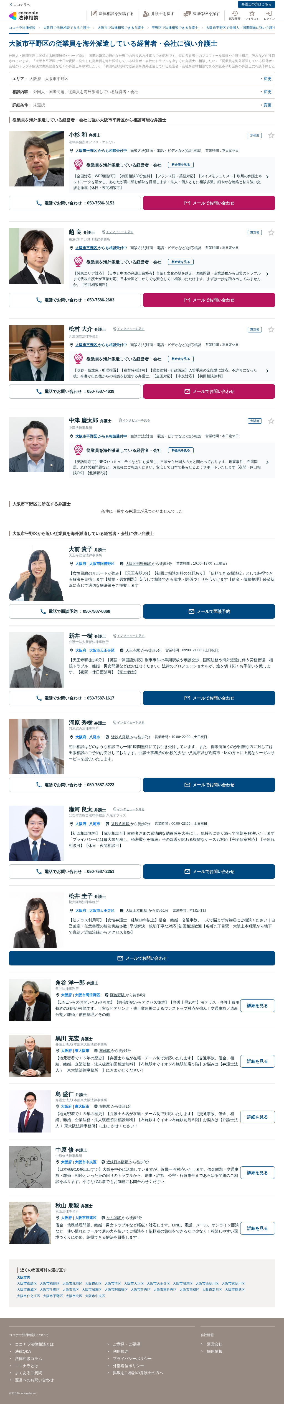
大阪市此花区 (72, 1283)
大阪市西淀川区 (207, 1283)
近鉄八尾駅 (120, 737)
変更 (268, 78)
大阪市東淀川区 (233, 1283)
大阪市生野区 (50, 1290)
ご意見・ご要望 (126, 1344)
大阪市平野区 (86, 150)
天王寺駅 (133, 650)
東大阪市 (82, 1051)
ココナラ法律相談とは (34, 1344)
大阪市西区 (93, 1283)
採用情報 (214, 1351)
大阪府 (80, 564)
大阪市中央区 (86, 1162)
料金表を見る (181, 164)
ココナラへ (22, 5)
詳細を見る (257, 1005)
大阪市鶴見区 (235, 1290)
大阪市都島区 (27, 1283)
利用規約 (120, 1351)
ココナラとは (26, 1366)
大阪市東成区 (27, 1290)
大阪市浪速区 (86, 1218)
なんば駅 (114, 1218)
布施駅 (105, 1051)
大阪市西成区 (189, 1290)
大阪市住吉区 (141, 1290)
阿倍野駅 (118, 995)
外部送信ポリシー (128, 1366)
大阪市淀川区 (212, 1290)
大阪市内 (23, 1277)
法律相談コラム (28, 1358)
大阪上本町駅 (137, 910)
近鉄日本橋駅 (117, 1162)
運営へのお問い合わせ (34, 1380)
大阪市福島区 (50, 1283)
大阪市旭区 (70, 1290)
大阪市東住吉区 (165, 1290)
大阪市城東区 (92, 1290)
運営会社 (214, 1344)
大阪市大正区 (134, 1283)
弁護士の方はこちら (257, 4)
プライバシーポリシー (132, 1358)
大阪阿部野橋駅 (139, 564)
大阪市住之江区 (28, 1296)
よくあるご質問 (28, 1372)
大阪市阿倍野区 (102, 564)
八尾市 (94, 737)
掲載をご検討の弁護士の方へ (138, 1372)
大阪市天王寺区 (102, 650)
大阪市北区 (74, 1296)
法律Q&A (23, 1351)
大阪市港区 (113, 1283)
